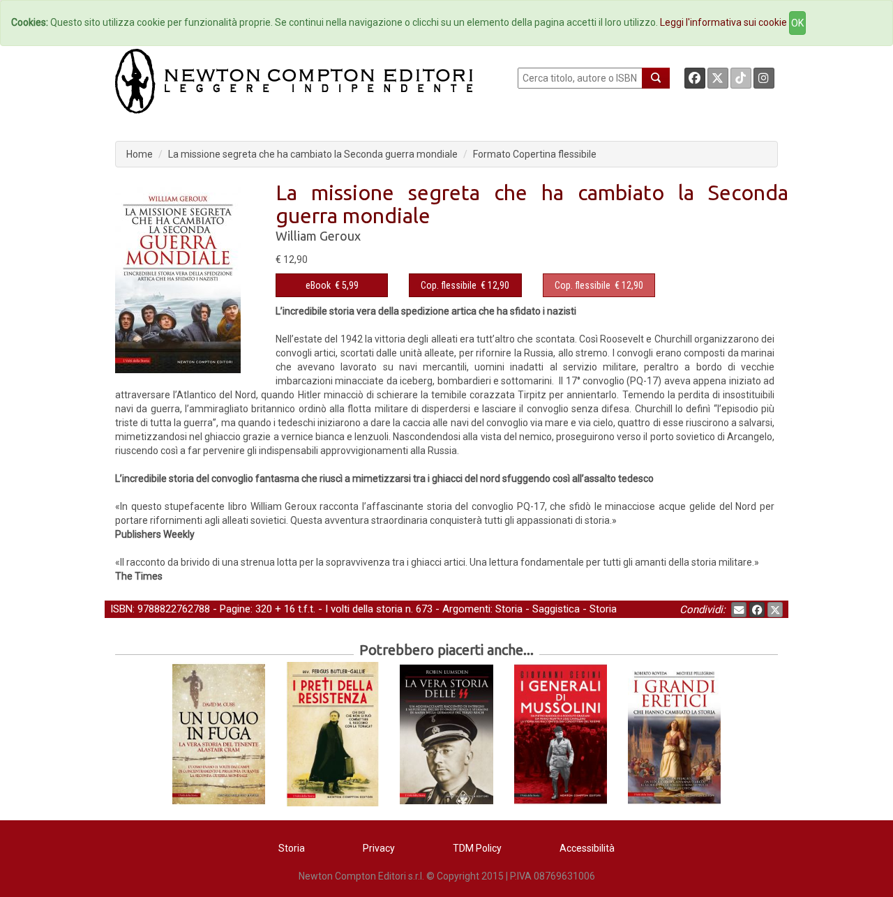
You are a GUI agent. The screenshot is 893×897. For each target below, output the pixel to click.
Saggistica (556, 609)
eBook (318, 285)
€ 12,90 (465, 285)
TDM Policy (477, 848)
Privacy (379, 848)
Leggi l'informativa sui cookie (723, 22)
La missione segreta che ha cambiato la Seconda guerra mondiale (313, 154)
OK (797, 23)
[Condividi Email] (738, 609)
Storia (509, 609)
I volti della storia (364, 609)
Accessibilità (587, 848)
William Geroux (318, 236)
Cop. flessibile (448, 285)
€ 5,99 (332, 285)
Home (139, 154)
